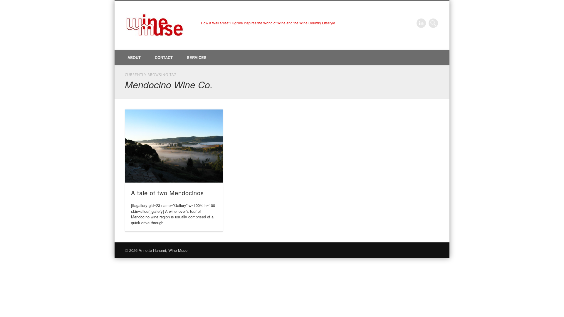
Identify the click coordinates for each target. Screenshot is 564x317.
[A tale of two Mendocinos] (174, 146)
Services (197, 57)
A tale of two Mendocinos (167, 192)
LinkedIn (421, 23)
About (134, 57)
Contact (164, 57)
